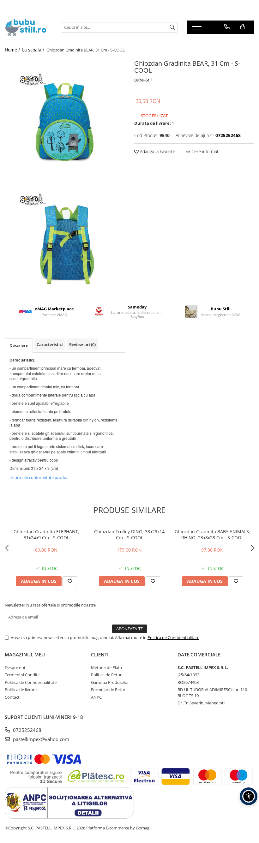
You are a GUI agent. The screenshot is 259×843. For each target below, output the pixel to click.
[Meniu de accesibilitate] (248, 796)
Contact (12, 697)
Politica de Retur (106, 675)
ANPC (96, 697)
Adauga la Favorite (157, 151)
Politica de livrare (21, 689)
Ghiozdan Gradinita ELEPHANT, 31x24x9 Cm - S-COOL (46, 535)
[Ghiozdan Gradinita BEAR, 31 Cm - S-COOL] (65, 118)
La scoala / (33, 50)
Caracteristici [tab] (50, 344)
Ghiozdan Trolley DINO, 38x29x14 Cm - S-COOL (129, 535)
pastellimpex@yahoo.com (40, 739)
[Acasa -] (28, 27)
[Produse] (197, 28)
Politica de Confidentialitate (173, 637)
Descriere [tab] (18, 345)
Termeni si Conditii (22, 675)
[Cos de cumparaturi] (243, 27)
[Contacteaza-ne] (227, 27)
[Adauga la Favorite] (70, 581)
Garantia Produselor (110, 682)
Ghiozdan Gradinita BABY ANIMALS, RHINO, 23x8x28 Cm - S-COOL (212, 535)
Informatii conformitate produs (38, 477)
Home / (13, 50)
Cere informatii (205, 151)
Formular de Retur (108, 689)
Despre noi (15, 667)
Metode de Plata (106, 667)
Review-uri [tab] (82, 344)
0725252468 (26, 730)
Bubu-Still (143, 80)
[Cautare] (172, 27)
